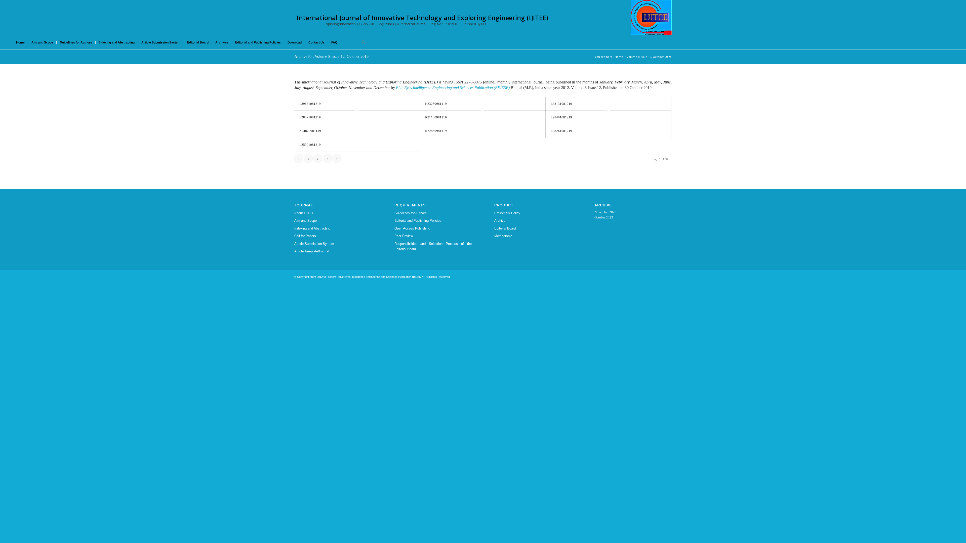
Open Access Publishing (412, 228)
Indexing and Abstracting (312, 228)
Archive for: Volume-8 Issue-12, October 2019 (331, 56)
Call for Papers (305, 236)
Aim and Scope (305, 220)
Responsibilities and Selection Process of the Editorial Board (433, 246)
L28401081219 (561, 117)
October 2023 (603, 217)
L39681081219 (310, 104)
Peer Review (403, 236)
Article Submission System (314, 244)
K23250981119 (436, 104)
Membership (503, 236)
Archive (499, 220)
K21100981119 (436, 117)
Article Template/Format (311, 251)
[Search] (361, 42)
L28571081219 (310, 117)
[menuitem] (20, 42)
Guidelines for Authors (410, 213)
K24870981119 (310, 131)
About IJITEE (304, 213)
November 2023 (605, 212)
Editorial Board (505, 228)
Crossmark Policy (507, 213)
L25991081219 (310, 145)
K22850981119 (436, 131)
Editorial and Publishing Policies (417, 220)
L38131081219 (561, 104)
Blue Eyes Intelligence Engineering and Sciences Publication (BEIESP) (453, 87)
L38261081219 (561, 131)
